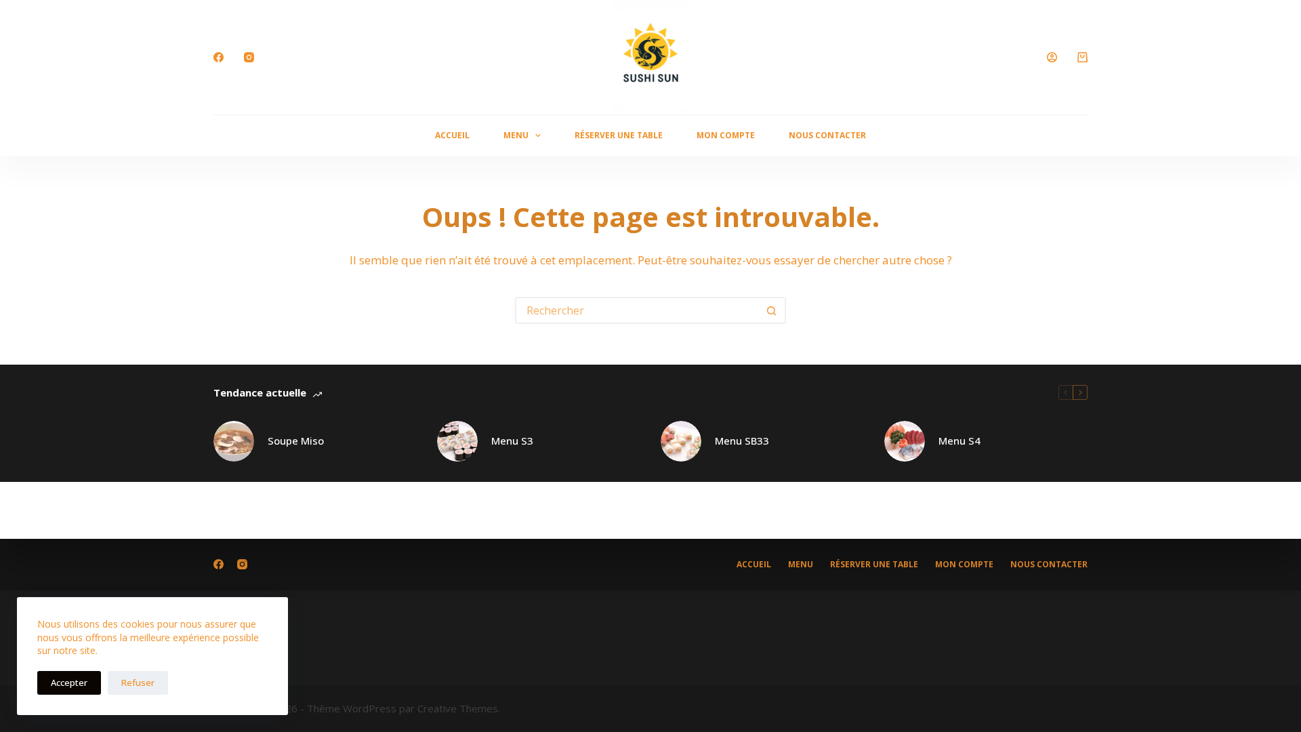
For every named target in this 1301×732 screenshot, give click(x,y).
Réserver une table (619, 135)
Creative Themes (457, 708)
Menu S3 (512, 440)
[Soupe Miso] (233, 441)
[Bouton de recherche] (771, 310)
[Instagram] (249, 57)
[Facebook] (218, 57)
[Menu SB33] (681, 441)
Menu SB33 (742, 440)
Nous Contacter (827, 135)
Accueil (452, 135)
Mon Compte (726, 135)
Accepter (69, 682)
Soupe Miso (296, 440)
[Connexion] (1052, 57)
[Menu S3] (457, 441)
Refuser (137, 682)
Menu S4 (959, 440)
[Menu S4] (904, 441)
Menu (516, 135)
